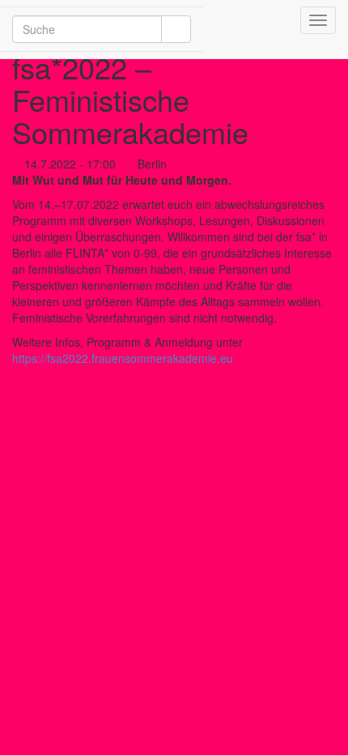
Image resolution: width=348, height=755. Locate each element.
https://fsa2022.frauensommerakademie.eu (122, 358)
